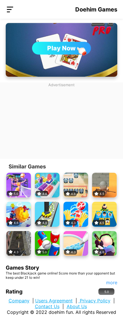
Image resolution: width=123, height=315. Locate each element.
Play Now (62, 48)
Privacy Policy (94, 301)
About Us (77, 306)
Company (19, 301)
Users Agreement (54, 301)
